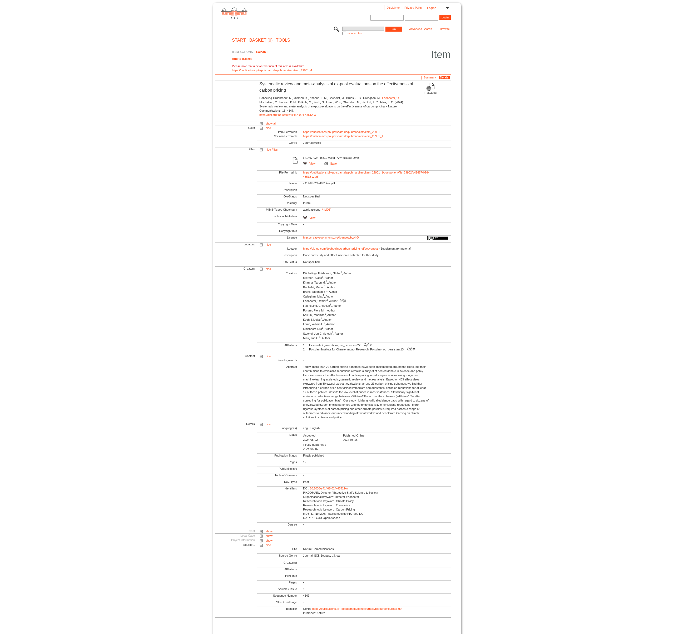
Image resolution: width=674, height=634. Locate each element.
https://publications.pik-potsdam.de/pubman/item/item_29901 (341, 131)
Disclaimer (393, 7)
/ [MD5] (326, 209)
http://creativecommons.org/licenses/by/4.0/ (331, 237)
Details (444, 77)
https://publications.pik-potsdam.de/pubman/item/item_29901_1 (343, 136)
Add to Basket (242, 58)
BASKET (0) (260, 40)
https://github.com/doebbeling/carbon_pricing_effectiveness (341, 248)
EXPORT (262, 51)
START (239, 40)
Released (430, 92)
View (312, 163)
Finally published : (314, 444)
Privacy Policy (413, 7)
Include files (354, 33)
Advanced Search (420, 29)
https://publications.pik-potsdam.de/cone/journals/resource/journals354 (357, 608)
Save (333, 163)
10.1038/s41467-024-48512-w (329, 488)
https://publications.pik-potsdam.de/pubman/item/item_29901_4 (272, 70)
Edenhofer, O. (391, 98)
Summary (430, 77)
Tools (283, 40)
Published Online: (354, 435)
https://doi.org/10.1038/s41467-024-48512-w (287, 114)
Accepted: (309, 435)
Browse (445, 29)
